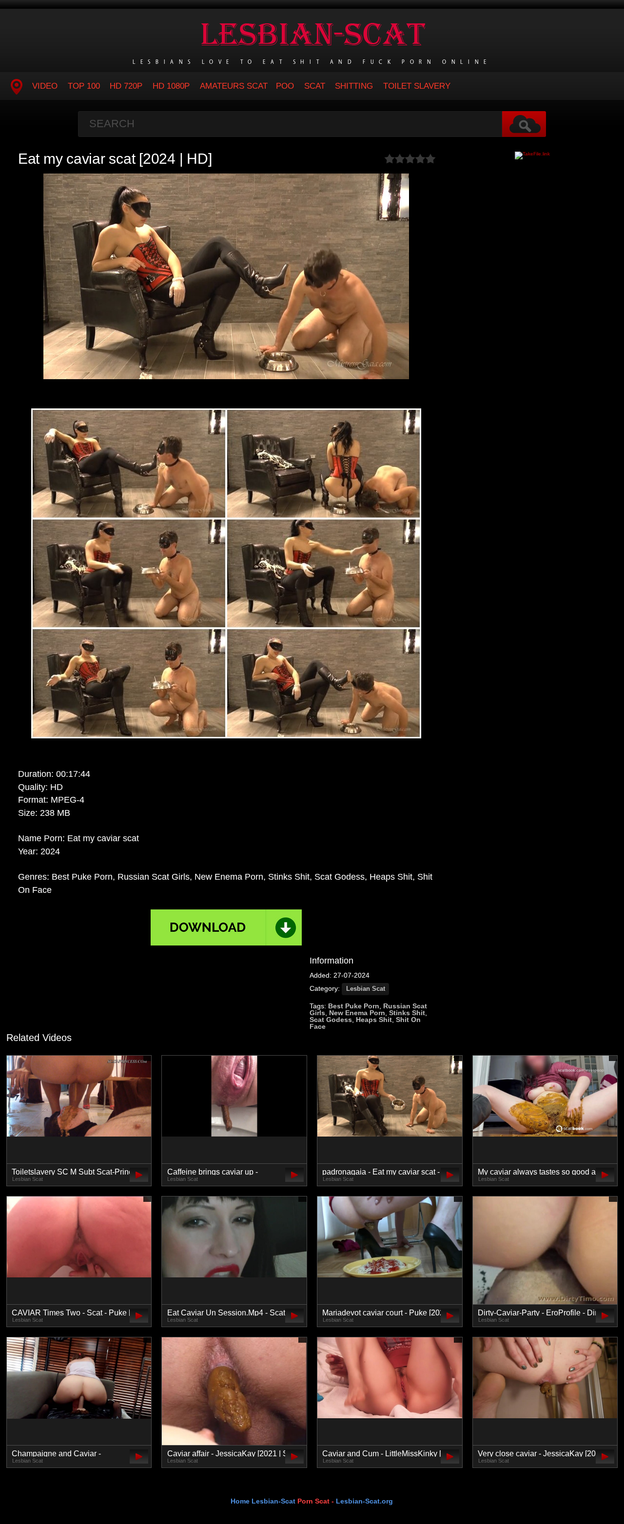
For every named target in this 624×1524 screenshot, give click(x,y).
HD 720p (126, 86)
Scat (314, 86)
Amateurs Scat (234, 86)
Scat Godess (331, 1019)
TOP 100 (84, 86)
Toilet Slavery (416, 86)
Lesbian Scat (365, 988)
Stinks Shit (407, 1013)
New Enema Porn (357, 1013)
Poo (285, 86)
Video (45, 86)
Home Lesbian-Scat (263, 1501)
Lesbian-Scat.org (364, 1501)
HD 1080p (171, 86)
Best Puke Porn (353, 1006)
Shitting (354, 86)
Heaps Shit (374, 1019)
